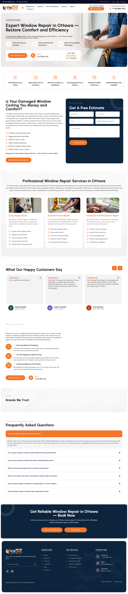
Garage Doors (30, 6)
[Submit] (35, 564)
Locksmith (40, 6)
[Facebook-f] (7, 571)
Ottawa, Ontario (106, 571)
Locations (64, 6)
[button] (71, 55)
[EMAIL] (98, 563)
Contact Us (30, 9)
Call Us (39, 54)
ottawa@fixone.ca (107, 564)
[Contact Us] (98, 556)
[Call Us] (33, 55)
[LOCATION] (98, 570)
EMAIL (103, 562)
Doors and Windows (52, 6)
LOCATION (104, 569)
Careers (72, 6)
